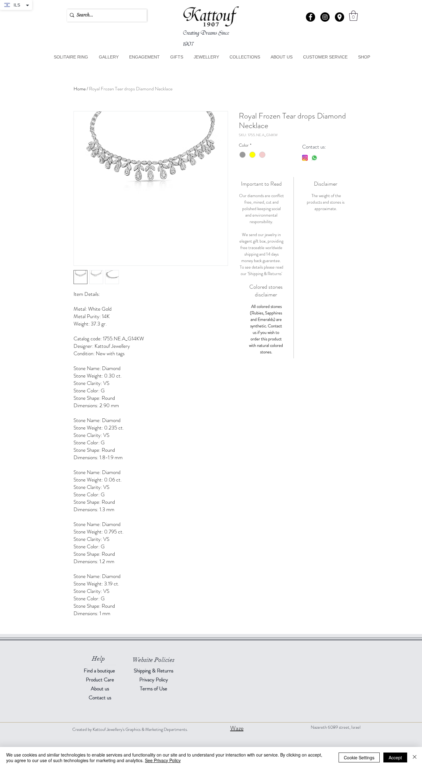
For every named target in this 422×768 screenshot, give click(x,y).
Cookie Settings (359, 757)
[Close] (414, 757)
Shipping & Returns (153, 670)
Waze (236, 728)
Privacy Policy (153, 679)
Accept (395, 757)
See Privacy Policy (163, 760)
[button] (339, 17)
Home (80, 88)
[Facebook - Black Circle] (310, 17)
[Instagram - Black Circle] (325, 17)
